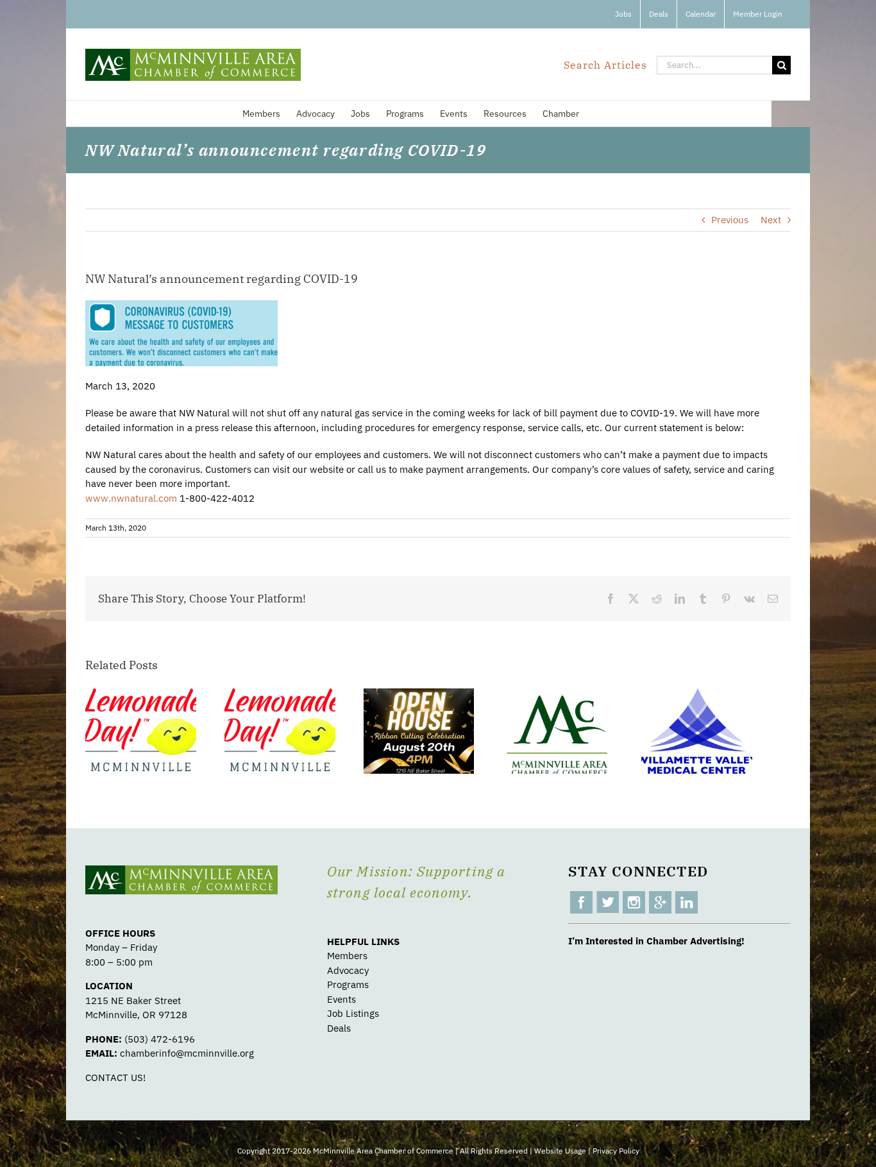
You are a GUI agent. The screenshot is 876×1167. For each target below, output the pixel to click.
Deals (339, 1028)
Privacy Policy (616, 1150)
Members (347, 956)
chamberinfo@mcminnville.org (187, 1053)
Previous (729, 220)
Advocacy (348, 970)
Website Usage (560, 1150)
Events (341, 999)
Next (771, 220)
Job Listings (353, 1013)
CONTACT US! (115, 1077)
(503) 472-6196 (159, 1039)
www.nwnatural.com (131, 498)
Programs (348, 984)
